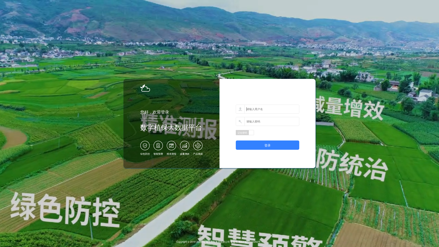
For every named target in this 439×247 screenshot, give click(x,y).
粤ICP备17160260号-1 (250, 241)
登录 (267, 145)
